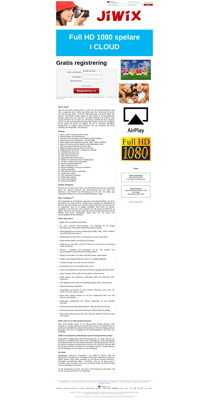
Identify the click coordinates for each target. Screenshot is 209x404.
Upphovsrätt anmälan (141, 381)
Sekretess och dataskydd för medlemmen (103, 381)
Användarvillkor (64, 381)
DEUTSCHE (74, 388)
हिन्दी (150, 388)
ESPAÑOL (98, 388)
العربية (146, 388)
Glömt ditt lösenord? (134, 2)
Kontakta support (105, 383)
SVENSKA (115, 388)
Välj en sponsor (86, 86)
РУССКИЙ (140, 388)
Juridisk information (79, 381)
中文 (131, 388)
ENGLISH (66, 388)
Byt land (108, 386)
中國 (135, 388)
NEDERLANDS (90, 388)
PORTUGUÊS (107, 388)
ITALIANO (81, 388)
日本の (126, 388)
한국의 (121, 388)
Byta (116, 2)
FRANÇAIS (59, 388)
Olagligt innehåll (125, 381)
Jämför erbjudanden (136, 202)
